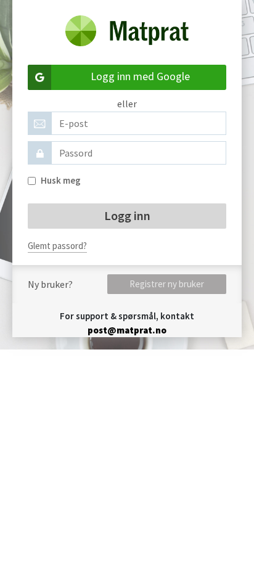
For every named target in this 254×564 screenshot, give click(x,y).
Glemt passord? (57, 245)
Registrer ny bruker (166, 284)
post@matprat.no (127, 330)
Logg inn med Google (140, 76)
